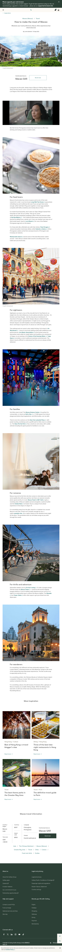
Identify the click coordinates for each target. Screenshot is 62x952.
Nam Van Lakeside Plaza (37, 420)
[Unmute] (5, 123)
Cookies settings (36, 889)
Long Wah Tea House (37, 202)
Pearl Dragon (44, 227)
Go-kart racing (30, 587)
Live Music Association (26, 332)
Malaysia (55, 942)
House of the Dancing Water (37, 336)
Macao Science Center (33, 412)
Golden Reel (18, 504)
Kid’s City (29, 414)
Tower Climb (18, 595)
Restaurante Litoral (16, 236)
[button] (60, 948)
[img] (58, 1)
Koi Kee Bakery (16, 217)
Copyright (5, 942)
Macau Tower (25, 589)
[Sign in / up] (58, 10)
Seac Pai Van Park (20, 424)
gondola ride (18, 513)
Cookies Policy (9, 949)
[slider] (8, 121)
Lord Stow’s (29, 221)
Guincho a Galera (41, 229)
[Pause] (4, 123)
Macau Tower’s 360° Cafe (35, 500)
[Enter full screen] (58, 123)
